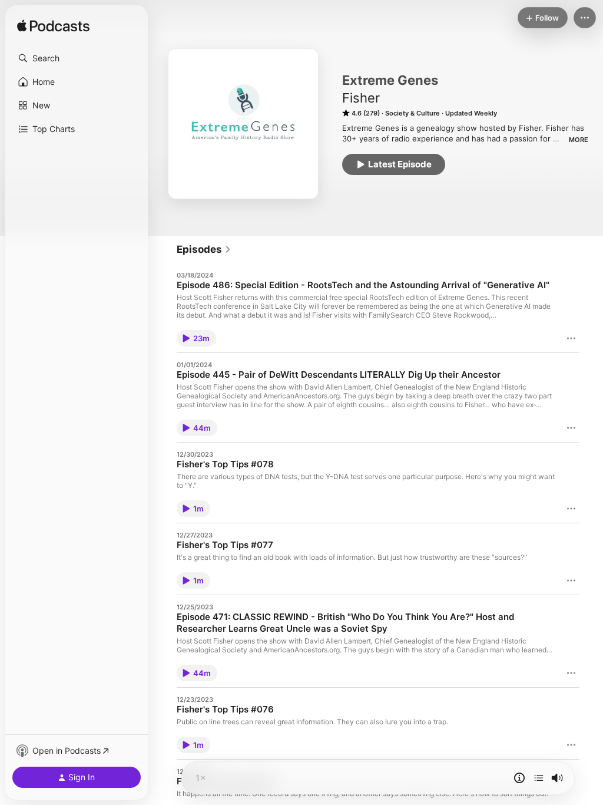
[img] (53, 26)
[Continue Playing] (539, 778)
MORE (578, 140)
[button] (76, 58)
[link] (204, 249)
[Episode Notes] (519, 778)
